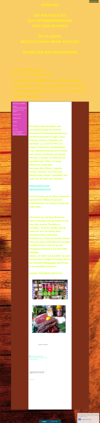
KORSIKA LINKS (16, 114)
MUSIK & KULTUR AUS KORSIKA (18, 111)
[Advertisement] (50, 113)
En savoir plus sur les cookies (86, 419)
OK (79, 419)
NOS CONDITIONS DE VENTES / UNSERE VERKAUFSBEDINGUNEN (19, 133)
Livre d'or (15, 125)
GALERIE (15, 121)
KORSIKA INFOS (16, 118)
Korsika (31, 372)
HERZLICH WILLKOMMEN (19, 103)
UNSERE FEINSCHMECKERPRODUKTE (20, 107)
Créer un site (54, 421)
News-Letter (15, 129)
